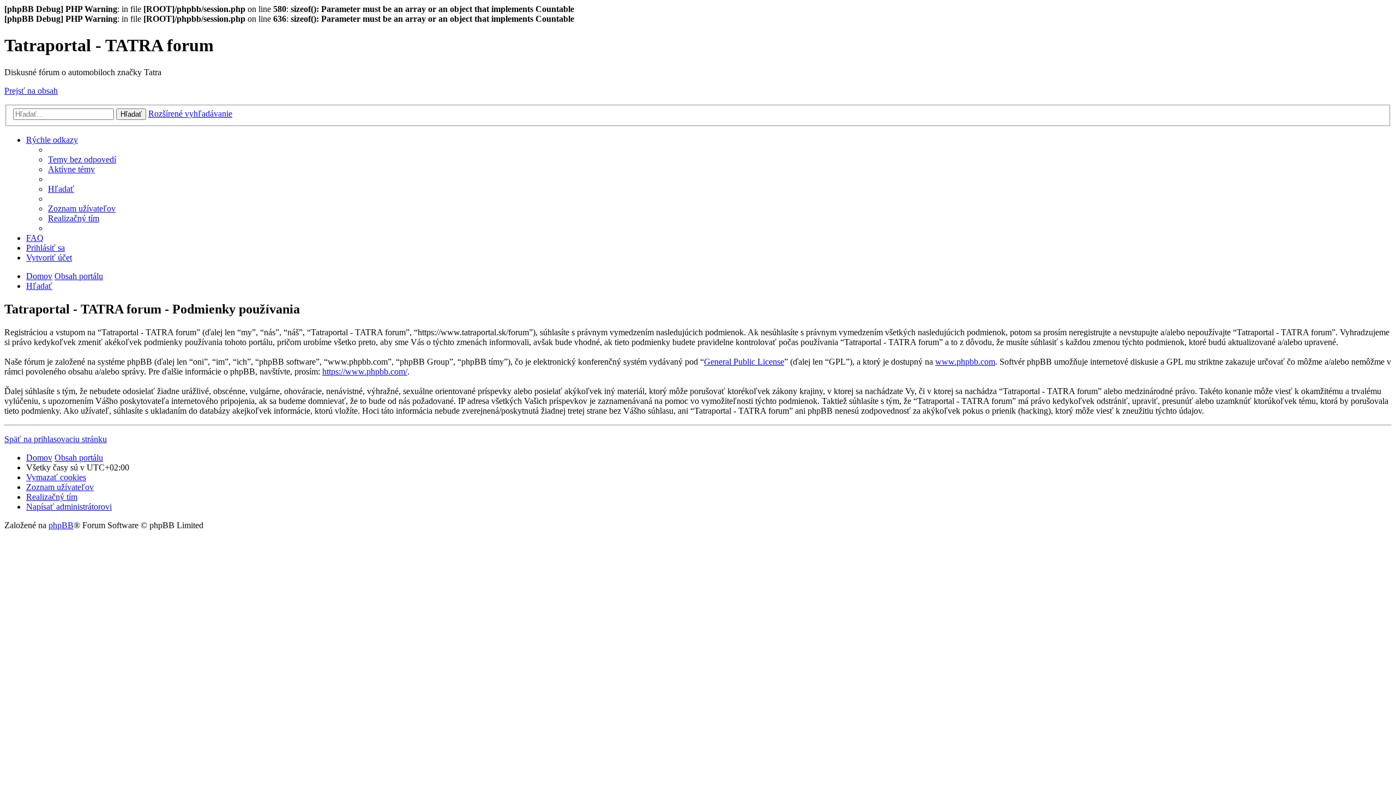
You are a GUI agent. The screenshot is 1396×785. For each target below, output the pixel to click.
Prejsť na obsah (31, 90)
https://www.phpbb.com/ (364, 371)
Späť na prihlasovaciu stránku (55, 439)
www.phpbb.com (965, 361)
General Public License (744, 361)
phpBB (61, 525)
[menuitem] (82, 159)
